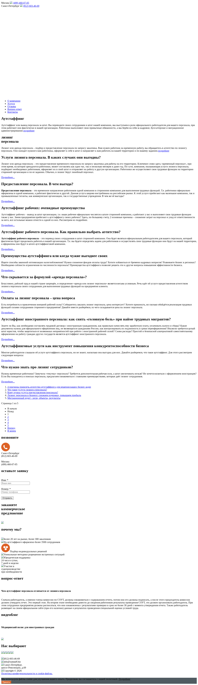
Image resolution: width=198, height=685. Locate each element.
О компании (13, 101)
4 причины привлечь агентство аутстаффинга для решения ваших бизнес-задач (49, 387)
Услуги (11, 103)
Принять (6, 682)
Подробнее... (8, 177)
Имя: (4, 480)
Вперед (11, 428)
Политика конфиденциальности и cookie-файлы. (27, 673)
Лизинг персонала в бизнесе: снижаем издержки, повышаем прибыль (44, 395)
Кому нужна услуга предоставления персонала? (32, 392)
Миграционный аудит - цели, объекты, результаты (33, 398)
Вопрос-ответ (14, 109)
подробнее (28, 130)
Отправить (7, 498)
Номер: (6, 489)
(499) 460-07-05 (21, 3)
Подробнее (124, 679)
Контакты (12, 112)
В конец (11, 431)
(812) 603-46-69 (31, 6)
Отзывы (11, 106)
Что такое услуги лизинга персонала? (27, 389)
